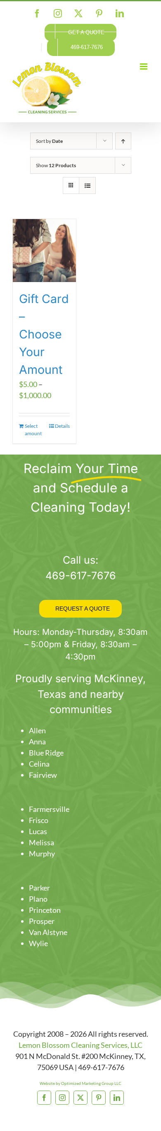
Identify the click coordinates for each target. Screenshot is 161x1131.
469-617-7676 (80, 575)
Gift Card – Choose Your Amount (44, 334)
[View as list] (87, 185)
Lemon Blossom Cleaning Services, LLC (80, 1044)
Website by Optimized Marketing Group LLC (80, 1083)
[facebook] (44, 1098)
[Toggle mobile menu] (144, 66)
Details (62, 426)
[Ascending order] (123, 141)
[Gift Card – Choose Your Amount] (44, 250)
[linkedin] (117, 1098)
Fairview (43, 774)
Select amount (33, 429)
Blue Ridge (46, 752)
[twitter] (80, 1098)
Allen (37, 730)
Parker (39, 887)
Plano (38, 898)
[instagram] (62, 1098)
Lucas (38, 831)
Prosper (41, 921)
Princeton (45, 909)
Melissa (41, 842)
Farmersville (49, 809)
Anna (37, 741)
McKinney (118, 678)
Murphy (42, 853)
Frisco (38, 820)
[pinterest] (99, 1098)
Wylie (38, 943)
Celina (39, 763)
